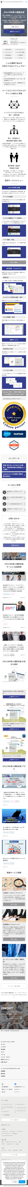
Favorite (24, 582)
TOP (2, 1030)
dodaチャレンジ (10, 1144)
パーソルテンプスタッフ (20, 1104)
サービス (3, 1044)
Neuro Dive (15, 1150)
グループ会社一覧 (14, 1119)
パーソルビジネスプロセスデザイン (7, 1107)
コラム (2, 1052)
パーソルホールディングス (6, 1104)
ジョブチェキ (12, 1131)
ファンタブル (19, 1131)
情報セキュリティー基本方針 (7, 1089)
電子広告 (3, 1091)
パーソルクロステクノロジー (20, 1107)
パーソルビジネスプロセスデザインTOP (10, 1068)
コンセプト (3, 1047)
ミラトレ (9, 1150)
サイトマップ (16, 1091)
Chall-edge (14, 1133)
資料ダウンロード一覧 (15, 1018)
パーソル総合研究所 (5, 1115)
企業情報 (3, 1071)
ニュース (3, 1054)
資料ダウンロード (5, 1059)
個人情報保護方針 (5, 1086)
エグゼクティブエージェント (11, 1141)
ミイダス (3, 1144)
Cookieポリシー (17, 1089)
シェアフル (3, 1150)
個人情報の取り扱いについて (19, 1086)
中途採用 (3, 1076)
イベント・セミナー (5, 1057)
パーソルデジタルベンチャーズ (20, 1111)
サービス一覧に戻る (14, 986)
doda (2, 1141)
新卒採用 (3, 1073)
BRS (20, 1141)
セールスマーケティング (14, 1030)
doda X (17, 1144)
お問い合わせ (16, 1023)
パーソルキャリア (5, 1111)
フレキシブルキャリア (5, 1133)
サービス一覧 (6, 1030)
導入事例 (3, 1049)
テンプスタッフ (4, 1131)
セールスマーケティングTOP (8, 1041)
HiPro (21, 1150)
